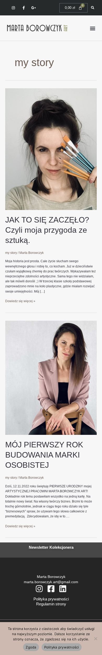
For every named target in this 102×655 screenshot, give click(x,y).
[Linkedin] (63, 589)
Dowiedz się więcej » (20, 301)
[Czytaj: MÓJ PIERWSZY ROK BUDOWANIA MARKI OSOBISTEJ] (51, 377)
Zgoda (31, 647)
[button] (92, 28)
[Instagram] (39, 589)
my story (11, 253)
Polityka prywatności (51, 599)
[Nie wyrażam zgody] (95, 638)
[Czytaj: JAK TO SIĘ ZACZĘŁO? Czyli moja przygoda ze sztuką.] (51, 149)
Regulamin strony (51, 604)
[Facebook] (51, 589)
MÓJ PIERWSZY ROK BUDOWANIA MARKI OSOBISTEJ (44, 454)
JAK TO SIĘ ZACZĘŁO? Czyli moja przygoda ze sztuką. (47, 229)
